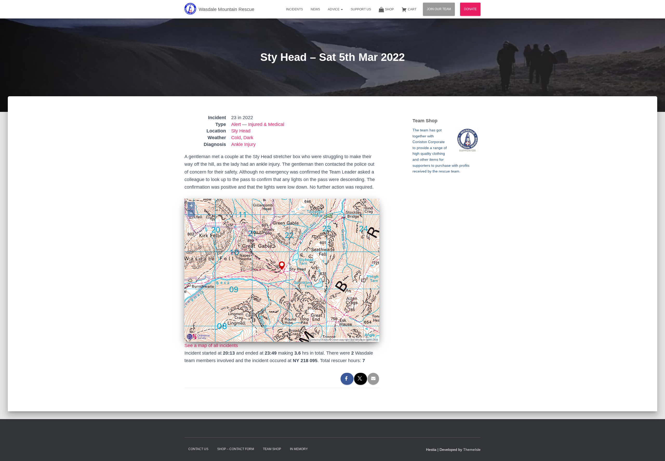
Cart (412, 9)
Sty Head (240, 130)
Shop (389, 9)
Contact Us (198, 449)
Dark (248, 137)
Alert (236, 124)
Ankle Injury (243, 144)
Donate (470, 9)
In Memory (299, 449)
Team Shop (272, 449)
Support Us (361, 9)
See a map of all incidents (211, 345)
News (315, 9)
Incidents (294, 9)
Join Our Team (439, 9)
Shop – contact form (235, 449)
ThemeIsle (472, 449)
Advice (334, 9)
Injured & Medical (266, 124)
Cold (236, 137)
